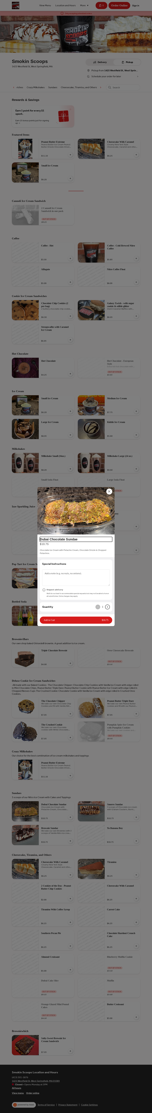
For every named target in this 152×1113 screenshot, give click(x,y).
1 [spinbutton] (102, 606)
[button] (76, 510)
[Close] (109, 491)
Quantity (47, 606)
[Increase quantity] (107, 607)
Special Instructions (54, 563)
